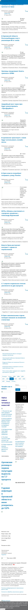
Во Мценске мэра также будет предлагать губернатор (6, 432)
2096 (24, 379)
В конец (13, 381)
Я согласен (2, 609)
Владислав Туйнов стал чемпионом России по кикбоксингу (13, 362)
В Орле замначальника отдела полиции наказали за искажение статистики (13, 317)
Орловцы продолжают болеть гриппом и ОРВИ (12, 72)
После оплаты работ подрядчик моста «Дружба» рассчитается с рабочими (14, 371)
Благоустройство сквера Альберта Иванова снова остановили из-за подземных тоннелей (6, 423)
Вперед (8, 381)
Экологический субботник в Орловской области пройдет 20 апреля (14, 358)
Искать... (17, 385)
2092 (7, 379)
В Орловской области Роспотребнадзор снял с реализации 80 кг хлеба (10, 38)
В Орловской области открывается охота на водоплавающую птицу (13, 367)
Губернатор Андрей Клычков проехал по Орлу (12, 5)
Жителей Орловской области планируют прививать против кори (12, 354)
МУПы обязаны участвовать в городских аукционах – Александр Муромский (12, 213)
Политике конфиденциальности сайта (10, 607)
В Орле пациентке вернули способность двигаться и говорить (6, 448)
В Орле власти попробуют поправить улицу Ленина (11, 174)
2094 (16, 379)
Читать (22, 459)
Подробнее (3, 554)
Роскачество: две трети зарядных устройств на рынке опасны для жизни (6, 413)
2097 (3, 381)
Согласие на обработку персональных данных (12, 591)
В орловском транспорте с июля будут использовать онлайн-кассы (13, 140)
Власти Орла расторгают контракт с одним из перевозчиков (10, 247)
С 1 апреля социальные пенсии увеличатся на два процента (13, 284)
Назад (9, 376)
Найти (17, 389)
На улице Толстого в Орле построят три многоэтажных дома (6, 439)
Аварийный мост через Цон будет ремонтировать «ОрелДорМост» (11, 106)
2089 (18, 376)
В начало (4, 376)
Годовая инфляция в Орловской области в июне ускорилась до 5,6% (7, 497)
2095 (20, 379)
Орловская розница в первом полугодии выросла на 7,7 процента (6, 471)
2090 (22, 376)
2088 (14, 376)
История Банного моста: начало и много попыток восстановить (20, 444)
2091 (3, 379)
